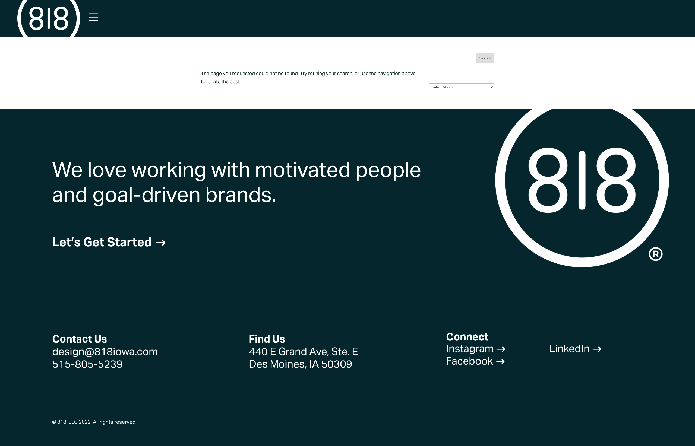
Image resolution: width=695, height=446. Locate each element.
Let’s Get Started (109, 242)
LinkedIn (575, 348)
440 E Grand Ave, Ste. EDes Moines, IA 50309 (303, 358)
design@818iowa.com (105, 351)
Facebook (476, 361)
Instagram (476, 348)
